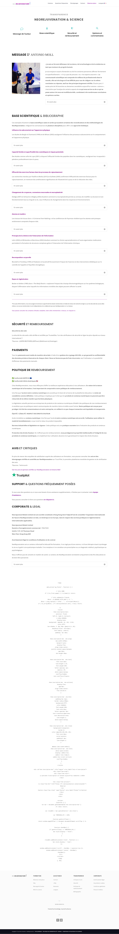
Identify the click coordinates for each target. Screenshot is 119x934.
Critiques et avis (77, 880)
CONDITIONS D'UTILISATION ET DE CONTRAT (72, 931)
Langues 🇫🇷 (102, 3)
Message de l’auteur (38, 886)
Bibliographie (77, 891)
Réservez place (91, 3)
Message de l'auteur (22, 34)
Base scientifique (47, 33)
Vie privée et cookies (99, 883)
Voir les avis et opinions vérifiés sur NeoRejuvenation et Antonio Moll (36, 470)
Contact (82, 3)
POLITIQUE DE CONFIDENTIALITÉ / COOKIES (52, 931)
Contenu (50, 3)
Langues (55, 889)
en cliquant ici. (49, 500)
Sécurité (75, 883)
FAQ (34, 883)
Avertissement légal (99, 880)
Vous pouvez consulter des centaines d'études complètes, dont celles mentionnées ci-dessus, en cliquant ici (43, 310)
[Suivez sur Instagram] (61, 920)
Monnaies (56, 886)
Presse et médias (98, 889)
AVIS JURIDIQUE (38, 931)
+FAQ (54, 883)
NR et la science (37, 889)
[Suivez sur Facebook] (57, 920)
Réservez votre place (38, 880)
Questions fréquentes (61, 3)
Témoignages (74, 3)
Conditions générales (99, 886)
